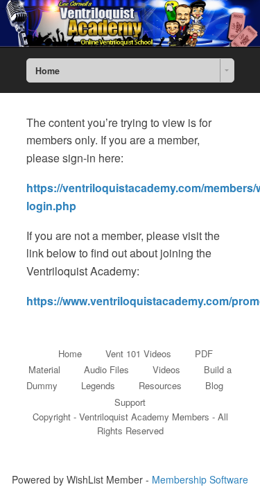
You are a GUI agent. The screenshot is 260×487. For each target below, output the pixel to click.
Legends (98, 385)
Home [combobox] (47, 71)
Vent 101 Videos (138, 353)
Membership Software (200, 479)
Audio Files (106, 369)
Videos (166, 369)
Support (130, 402)
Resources (160, 385)
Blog (214, 385)
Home (70, 353)
